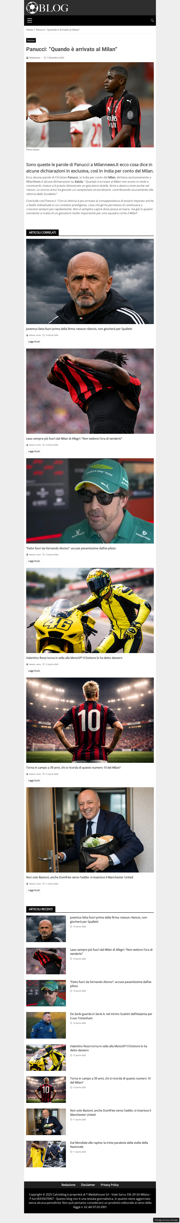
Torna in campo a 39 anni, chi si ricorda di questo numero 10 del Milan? (73, 767)
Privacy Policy (110, 1185)
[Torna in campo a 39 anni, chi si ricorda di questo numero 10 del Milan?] (90, 720)
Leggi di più (34, 341)
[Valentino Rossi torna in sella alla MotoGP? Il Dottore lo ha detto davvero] (90, 610)
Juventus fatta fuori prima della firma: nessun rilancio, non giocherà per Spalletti (79, 329)
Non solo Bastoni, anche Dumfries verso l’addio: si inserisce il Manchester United (79, 877)
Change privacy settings (166, 1219)
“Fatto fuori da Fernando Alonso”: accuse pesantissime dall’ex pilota (71, 548)
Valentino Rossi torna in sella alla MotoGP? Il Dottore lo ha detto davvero (74, 658)
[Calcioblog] (47, 7)
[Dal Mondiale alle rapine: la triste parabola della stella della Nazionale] (46, 1154)
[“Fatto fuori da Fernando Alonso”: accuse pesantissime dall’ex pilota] (90, 501)
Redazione (68, 1185)
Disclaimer (88, 1185)
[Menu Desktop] (29, 20)
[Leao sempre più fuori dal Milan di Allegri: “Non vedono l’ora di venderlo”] (90, 391)
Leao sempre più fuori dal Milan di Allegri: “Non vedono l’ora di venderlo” (74, 438)
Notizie (31, 40)
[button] (152, 20)
